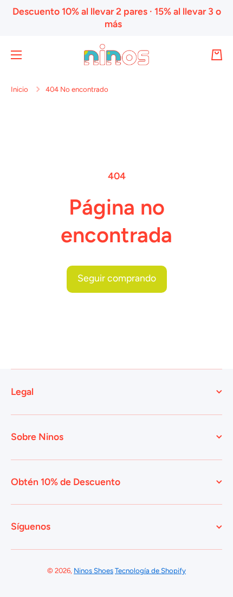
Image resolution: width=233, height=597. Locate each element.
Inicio (19, 89)
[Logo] (116, 54)
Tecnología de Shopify (150, 570)
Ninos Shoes (93, 570)
